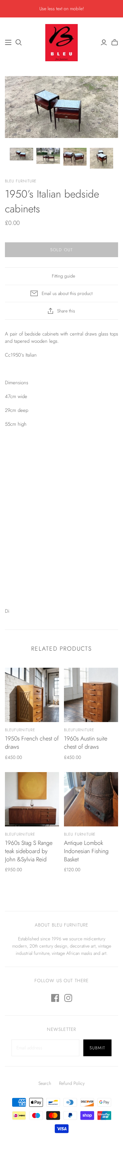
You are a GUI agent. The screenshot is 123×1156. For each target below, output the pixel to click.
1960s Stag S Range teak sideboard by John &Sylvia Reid (28, 851)
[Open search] (18, 42)
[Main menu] (8, 42)
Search (44, 1083)
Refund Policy (72, 1083)
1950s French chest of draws (32, 742)
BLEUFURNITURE (20, 730)
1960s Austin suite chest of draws (85, 742)
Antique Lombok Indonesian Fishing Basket (86, 851)
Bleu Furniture (79, 834)
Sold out (61, 250)
